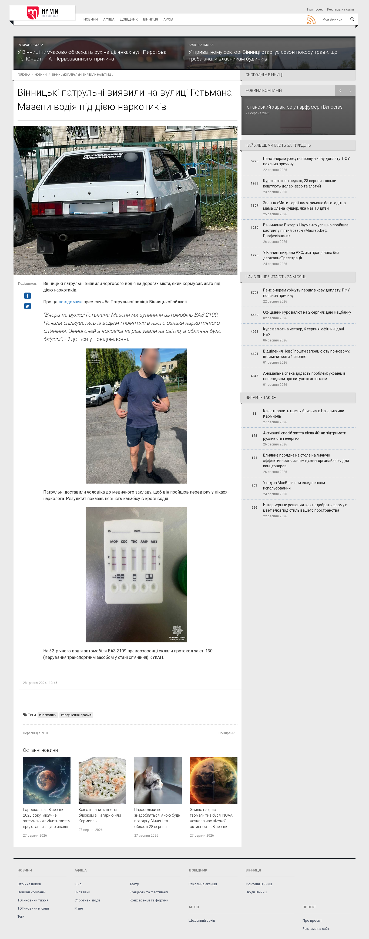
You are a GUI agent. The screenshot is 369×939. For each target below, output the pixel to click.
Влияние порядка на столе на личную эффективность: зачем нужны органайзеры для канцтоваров (306, 460)
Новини (90, 19)
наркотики (48, 715)
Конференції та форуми (149, 900)
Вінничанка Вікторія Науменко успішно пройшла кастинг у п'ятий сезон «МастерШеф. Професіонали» (305, 230)
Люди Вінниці (256, 892)
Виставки (82, 892)
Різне (79, 908)
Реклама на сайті (340, 9)
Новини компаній (32, 892)
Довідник (129, 19)
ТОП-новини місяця (33, 908)
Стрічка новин (29, 884)
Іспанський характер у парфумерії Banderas (295, 107)
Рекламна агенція (203, 884)
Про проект (315, 9)
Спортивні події (87, 900)
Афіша (109, 19)
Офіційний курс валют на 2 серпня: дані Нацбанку (307, 312)
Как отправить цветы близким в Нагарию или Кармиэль (100, 815)
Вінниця (150, 19)
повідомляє (71, 301)
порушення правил (77, 715)
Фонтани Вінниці (259, 884)
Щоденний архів (202, 920)
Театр (134, 884)
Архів (168, 19)
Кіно (78, 884)
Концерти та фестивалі (149, 892)
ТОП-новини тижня (33, 900)
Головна (24, 74)
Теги (21, 916)
